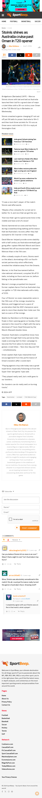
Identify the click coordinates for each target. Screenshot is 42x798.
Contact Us (6, 705)
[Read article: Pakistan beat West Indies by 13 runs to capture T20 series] (7, 151)
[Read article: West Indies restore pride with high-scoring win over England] (7, 171)
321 (27, 163)
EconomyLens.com (8, 760)
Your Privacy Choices (9, 777)
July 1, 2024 (18, 183)
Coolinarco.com (7, 744)
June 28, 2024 (19, 195)
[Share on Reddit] (28, 55)
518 (27, 195)
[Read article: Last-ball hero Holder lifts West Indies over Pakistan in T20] (7, 161)
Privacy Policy (7, 702)
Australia (10, 397)
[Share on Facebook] (12, 55)
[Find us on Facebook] (2, 791)
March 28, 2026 (20, 144)
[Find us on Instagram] (9, 791)
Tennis (4, 731)
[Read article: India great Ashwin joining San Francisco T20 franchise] (7, 142)
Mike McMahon (14, 46)
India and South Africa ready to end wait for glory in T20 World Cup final (27, 190)
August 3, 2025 (19, 163)
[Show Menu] (3, 15)
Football (14, 21)
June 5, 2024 (27, 46)
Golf (3, 734)
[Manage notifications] (37, 793)
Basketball (26, 21)
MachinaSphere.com (9, 757)
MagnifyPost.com (8, 763)
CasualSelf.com (7, 747)
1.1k (30, 173)
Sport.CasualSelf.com (10, 753)
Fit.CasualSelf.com (9, 750)
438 (27, 154)
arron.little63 (25, 598)
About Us (5, 699)
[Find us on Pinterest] (12, 791)
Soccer (37, 21)
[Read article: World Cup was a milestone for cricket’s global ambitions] (7, 181)
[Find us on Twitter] (5, 791)
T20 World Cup (30, 397)
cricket (19, 397)
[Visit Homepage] (17, 15)
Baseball (5, 721)
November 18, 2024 (21, 173)
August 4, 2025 (19, 154)
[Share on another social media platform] (36, 55)
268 (25, 183)
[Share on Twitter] (20, 55)
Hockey (4, 728)
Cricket (9, 28)
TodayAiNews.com (8, 766)
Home (4, 21)
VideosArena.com (8, 769)
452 (28, 144)
